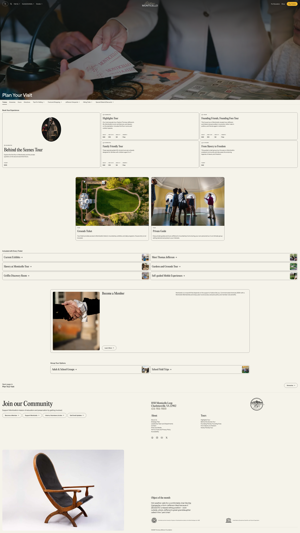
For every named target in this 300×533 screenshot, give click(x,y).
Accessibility (155, 431)
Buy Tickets (292, 4)
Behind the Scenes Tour (208, 422)
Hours (19, 102)
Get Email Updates (76, 415)
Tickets (4, 102)
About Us (154, 420)
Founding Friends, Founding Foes (211, 424)
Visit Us (16, 4)
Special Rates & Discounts (104, 102)
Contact (153, 426)
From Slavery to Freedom (208, 426)
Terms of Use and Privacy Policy (161, 429)
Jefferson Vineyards (71, 102)
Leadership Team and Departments (162, 424)
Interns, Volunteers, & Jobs (53, 415)
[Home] (150, 4)
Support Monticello (31, 415)
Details (21, 164)
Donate (38, 4)
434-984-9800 (158, 409)
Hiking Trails (87, 102)
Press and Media (156, 427)
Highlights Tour (205, 420)
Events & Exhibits (27, 4)
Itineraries (12, 102)
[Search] (11, 4)
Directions (27, 102)
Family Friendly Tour (207, 427)
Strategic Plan (155, 422)
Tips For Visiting (38, 102)
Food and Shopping (54, 102)
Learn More (108, 348)
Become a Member (11, 415)
